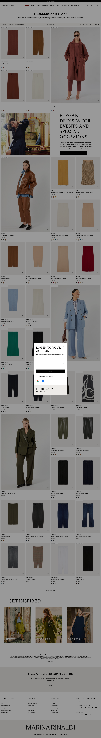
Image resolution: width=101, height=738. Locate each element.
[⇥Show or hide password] (63, 364)
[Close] (64, 345)
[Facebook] (43, 381)
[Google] (38, 381)
